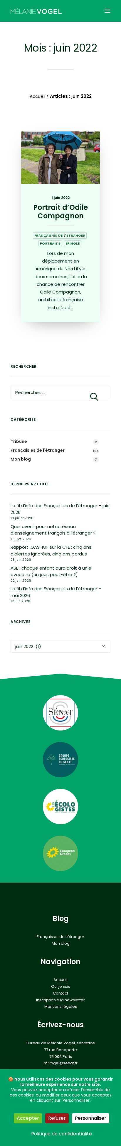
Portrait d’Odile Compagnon (60, 211)
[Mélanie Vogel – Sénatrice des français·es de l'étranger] (36, 11)
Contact (60, 993)
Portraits (50, 243)
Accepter (28, 1118)
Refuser (57, 1118)
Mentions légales (60, 1006)
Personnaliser (90, 1118)
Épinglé (72, 243)
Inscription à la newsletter (60, 1000)
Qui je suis (60, 986)
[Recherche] (60, 392)
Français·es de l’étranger (60, 936)
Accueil (37, 96)
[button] (107, 11)
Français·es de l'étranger (59, 235)
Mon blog (61, 943)
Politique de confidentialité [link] (61, 1133)
